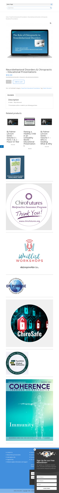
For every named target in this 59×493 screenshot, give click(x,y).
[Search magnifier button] (51, 8)
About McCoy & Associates (14, 455)
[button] (50, 23)
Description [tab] (11, 95)
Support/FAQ (10, 459)
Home (7, 17)
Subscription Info (11, 457)
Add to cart (19, 82)
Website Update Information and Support (17, 462)
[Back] (1, 146)
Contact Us (10, 452)
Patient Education (47, 88)
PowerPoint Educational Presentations (18, 17)
